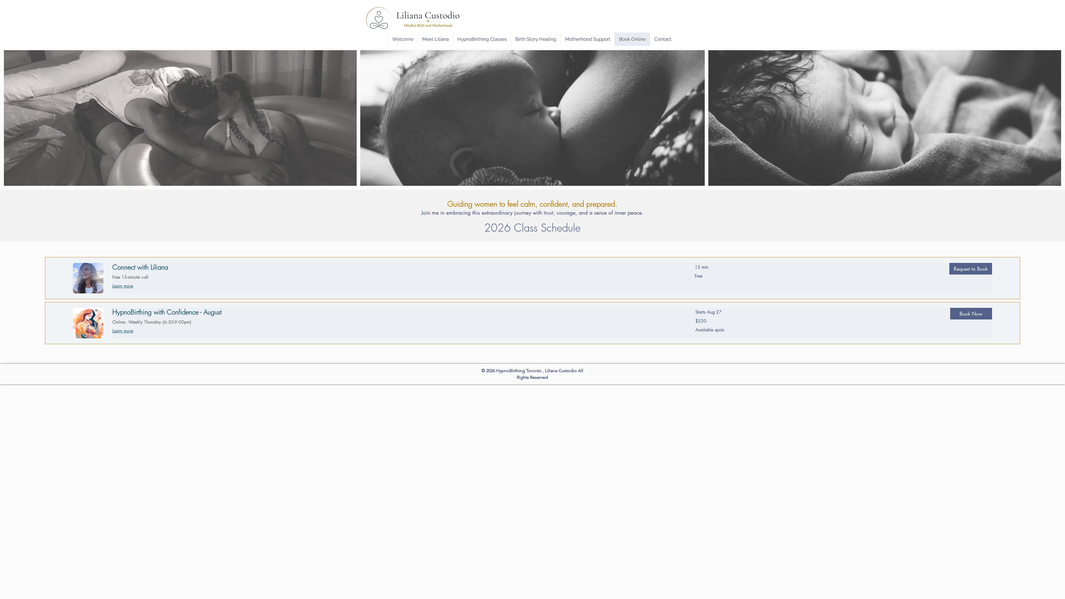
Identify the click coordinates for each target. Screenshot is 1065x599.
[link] (396, 267)
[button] (970, 269)
